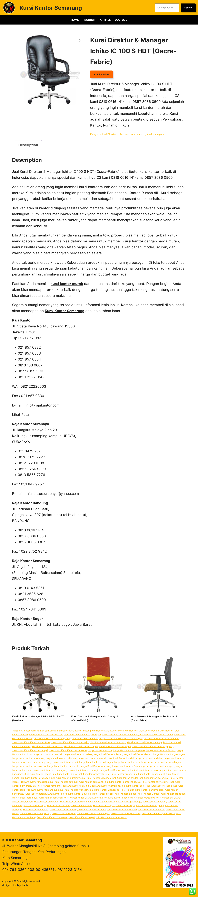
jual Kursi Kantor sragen (159, 785)
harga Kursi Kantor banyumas (129, 750)
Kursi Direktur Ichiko (112, 134)
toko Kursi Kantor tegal (82, 817)
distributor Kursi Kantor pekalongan (122, 738)
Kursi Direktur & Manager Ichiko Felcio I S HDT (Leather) (38, 718)
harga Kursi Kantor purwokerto (29, 766)
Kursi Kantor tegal (125, 805)
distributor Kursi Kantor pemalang (162, 738)
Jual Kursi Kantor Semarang (105, 785)
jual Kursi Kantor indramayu (66, 777)
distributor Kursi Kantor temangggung (152, 746)
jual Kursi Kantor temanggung (43, 789)
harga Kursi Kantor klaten (148, 758)
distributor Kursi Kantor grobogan (82, 734)
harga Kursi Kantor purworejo (63, 766)
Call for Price (101, 74)
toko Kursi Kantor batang (63, 809)
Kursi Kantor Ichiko (135, 134)
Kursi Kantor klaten (96, 797)
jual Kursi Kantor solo (133, 785)
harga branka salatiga (100, 750)
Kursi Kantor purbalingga (73, 801)
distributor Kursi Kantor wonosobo (68, 750)
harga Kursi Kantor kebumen (61, 758)
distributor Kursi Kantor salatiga (144, 742)
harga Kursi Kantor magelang (35, 762)
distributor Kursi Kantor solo (47, 746)
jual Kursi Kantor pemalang (88, 781)
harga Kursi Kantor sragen (160, 766)
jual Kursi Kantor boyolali (91, 774)
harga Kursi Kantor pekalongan (96, 762)
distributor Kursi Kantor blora (108, 730)
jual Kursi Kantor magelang (34, 781)
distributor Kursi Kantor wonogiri (30, 750)
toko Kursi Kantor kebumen (122, 809)
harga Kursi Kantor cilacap (107, 754)
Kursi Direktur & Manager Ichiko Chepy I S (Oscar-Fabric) (94, 718)
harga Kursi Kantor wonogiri (84, 770)
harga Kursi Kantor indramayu (28, 758)
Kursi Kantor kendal (74, 797)
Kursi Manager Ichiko (158, 134)
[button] (80, 40)
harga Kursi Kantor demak (137, 754)
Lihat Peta (20, 414)
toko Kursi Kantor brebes (92, 809)
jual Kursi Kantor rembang (46, 785)
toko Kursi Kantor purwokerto (158, 813)
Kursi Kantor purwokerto (101, 801)
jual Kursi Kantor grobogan (35, 777)
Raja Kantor (23, 885)
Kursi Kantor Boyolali (79, 793)
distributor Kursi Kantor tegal (115, 746)
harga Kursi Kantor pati (65, 762)
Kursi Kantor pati (165, 797)
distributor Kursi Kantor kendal (156, 734)
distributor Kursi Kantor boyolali (142, 730)
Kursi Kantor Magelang (142, 797)
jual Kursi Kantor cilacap (147, 774)
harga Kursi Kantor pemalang (130, 762)
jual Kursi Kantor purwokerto (153, 781)
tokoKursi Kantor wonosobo (111, 817)
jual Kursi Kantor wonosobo (105, 789)
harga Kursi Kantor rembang (95, 766)
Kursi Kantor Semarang (51, 7)
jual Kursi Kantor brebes (119, 774)
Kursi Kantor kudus (118, 797)
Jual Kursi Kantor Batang (37, 774)
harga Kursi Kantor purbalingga (164, 762)
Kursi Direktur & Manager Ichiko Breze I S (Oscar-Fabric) (154, 718)
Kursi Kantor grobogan (173, 793)
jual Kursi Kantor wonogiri (74, 789)
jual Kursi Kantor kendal (125, 777)
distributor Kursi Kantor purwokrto (31, 742)
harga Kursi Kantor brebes (78, 754)
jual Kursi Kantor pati (61, 781)
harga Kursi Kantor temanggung (50, 770)
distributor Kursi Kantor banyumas (37, 730)
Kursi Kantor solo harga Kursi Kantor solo (69, 805)
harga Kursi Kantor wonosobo (116, 770)
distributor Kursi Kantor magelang (52, 738)
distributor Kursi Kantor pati (87, 738)
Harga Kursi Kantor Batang (160, 750)
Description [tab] (28, 145)
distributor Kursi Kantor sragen (81, 746)
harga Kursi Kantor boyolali (47, 754)
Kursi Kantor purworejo (128, 801)
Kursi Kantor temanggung (150, 805)
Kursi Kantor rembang (154, 801)
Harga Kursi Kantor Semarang (128, 766)
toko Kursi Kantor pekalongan (93, 813)
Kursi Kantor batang (35, 793)
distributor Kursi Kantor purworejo (69, 742)
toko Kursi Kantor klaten (151, 809)
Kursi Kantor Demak (148, 793)
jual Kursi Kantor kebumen (96, 777)
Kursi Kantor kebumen (51, 797)
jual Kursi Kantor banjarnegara (150, 770)
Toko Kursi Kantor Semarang (52, 817)
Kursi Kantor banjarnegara (149, 789)
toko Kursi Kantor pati (64, 813)
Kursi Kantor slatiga (35, 805)
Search (188, 7)
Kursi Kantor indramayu (24, 797)
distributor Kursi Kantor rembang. (108, 742)
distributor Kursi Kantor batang (74, 730)
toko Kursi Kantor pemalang (126, 813)
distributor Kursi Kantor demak (46, 734)
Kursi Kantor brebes (102, 793)
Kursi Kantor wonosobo (35, 809)
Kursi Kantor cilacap (126, 793)
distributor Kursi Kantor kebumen (120, 734)
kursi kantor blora (57, 793)
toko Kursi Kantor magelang (35, 813)
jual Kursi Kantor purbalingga (120, 781)
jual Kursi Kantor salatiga (75, 785)
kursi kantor (127, 789)
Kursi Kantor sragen (103, 805)
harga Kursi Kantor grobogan (169, 754)
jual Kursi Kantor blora (65, 774)
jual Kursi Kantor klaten (151, 777)
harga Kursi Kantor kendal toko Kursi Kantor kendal (106, 758)
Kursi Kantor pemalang (46, 801)
